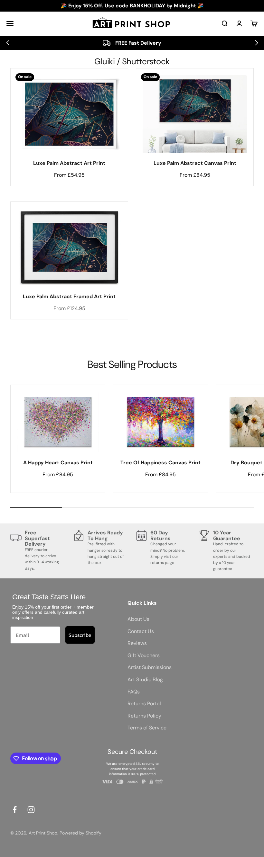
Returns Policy (144, 715)
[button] (7, 43)
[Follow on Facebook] (14, 809)
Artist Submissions (149, 667)
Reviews (137, 643)
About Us (138, 619)
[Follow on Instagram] (31, 809)
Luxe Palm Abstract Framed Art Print (69, 296)
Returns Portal (144, 703)
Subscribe (80, 635)
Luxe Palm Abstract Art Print (69, 163)
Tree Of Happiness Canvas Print (160, 462)
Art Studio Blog (145, 679)
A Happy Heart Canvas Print (58, 462)
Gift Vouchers (143, 655)
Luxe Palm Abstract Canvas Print (195, 163)
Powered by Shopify (80, 833)
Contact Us (140, 631)
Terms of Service (146, 727)
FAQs (133, 691)
